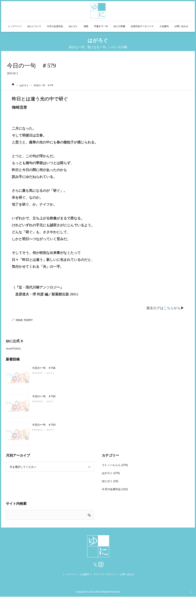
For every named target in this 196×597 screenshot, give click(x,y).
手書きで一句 (101, 26)
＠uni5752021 (13, 348)
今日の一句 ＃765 (44, 367)
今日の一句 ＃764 (44, 396)
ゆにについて (34, 26)
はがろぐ (50, 373)
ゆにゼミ (73, 26)
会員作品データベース (142, 26)
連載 (86, 26)
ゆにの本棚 (119, 26)
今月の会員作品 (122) (115, 489)
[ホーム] (13, 84)
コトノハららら (111, 465)
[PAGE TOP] (191, 592)
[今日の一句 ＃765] (17, 377)
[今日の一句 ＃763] (17, 434)
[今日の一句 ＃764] (17, 406)
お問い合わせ (181, 26)
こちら (168, 308)
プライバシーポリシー (104, 574)
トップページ (15, 26)
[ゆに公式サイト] (98, 10)
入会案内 (164, 26)
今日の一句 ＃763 (44, 424)
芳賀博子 (28, 320)
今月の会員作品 (55, 26)
